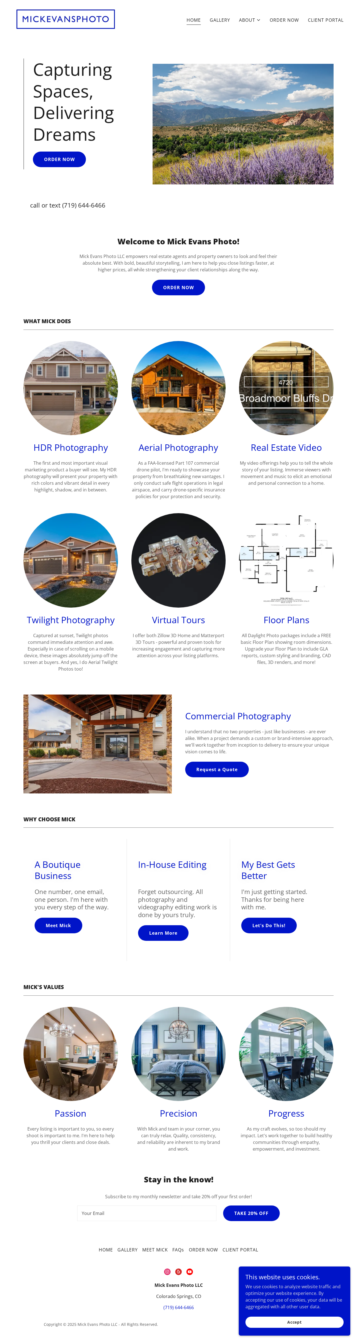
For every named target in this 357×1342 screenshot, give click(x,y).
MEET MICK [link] (155, 1250)
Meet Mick (58, 925)
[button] (250, 20)
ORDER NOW (59, 159)
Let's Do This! (269, 925)
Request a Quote (217, 769)
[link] (65, 19)
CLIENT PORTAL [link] (326, 20)
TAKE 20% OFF (251, 1213)
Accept (294, 1322)
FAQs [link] (178, 1250)
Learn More (163, 933)
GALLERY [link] (220, 20)
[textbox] (146, 1213)
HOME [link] (194, 20)
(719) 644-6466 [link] (83, 205)
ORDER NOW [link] (284, 20)
